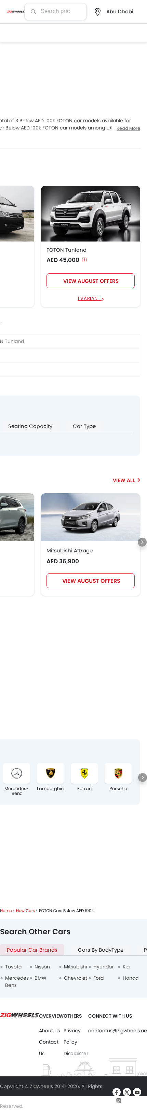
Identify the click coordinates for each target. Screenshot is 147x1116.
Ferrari (84, 788)
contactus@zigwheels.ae (117, 1030)
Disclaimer (76, 1053)
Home (6, 910)
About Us (49, 1030)
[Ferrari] (84, 773)
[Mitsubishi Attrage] (90, 517)
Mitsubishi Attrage (69, 550)
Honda (130, 978)
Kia (126, 966)
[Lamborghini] (50, 773)
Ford (98, 978)
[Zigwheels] (15, 12)
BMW (40, 978)
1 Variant (90, 299)
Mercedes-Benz (16, 791)
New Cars (25, 910)
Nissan (42, 966)
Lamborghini (50, 788)
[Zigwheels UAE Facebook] (116, 1092)
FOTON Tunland (66, 250)
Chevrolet (75, 978)
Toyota (13, 966)
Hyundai (103, 966)
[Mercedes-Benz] (16, 773)
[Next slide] (142, 542)
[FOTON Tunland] (90, 213)
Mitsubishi (75, 966)
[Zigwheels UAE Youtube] (137, 1092)
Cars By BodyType (100, 949)
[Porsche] (118, 773)
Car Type (84, 426)
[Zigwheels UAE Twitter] (127, 1092)
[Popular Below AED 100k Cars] (126, 480)
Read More (128, 128)
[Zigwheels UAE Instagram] (119, 1100)
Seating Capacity (30, 426)
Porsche (118, 788)
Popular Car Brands (32, 949)
